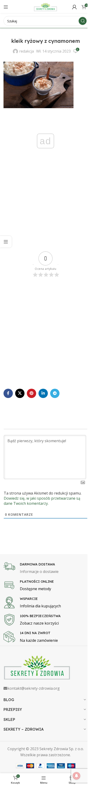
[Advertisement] (45, 208)
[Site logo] (45, 6)
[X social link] (19, 393)
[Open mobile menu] (5, 7)
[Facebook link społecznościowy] (8, 393)
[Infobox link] (46, 568)
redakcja (26, 51)
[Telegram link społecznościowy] (55, 393)
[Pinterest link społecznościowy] (31, 393)
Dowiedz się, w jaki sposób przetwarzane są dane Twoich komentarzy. (42, 501)
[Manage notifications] (76, 775)
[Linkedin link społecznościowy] (43, 393)
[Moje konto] (74, 7)
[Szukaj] (83, 21)
